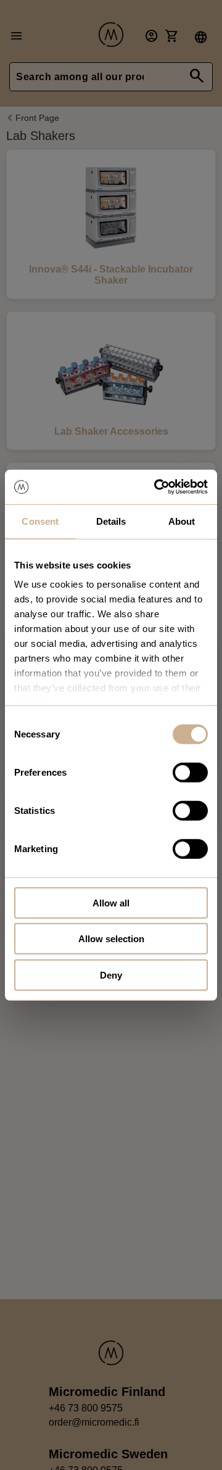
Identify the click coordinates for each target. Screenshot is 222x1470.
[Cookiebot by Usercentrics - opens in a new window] (156, 487)
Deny (111, 974)
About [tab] (181, 520)
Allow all (111, 902)
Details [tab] (111, 520)
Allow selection (111, 939)
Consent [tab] (40, 520)
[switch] (190, 772)
